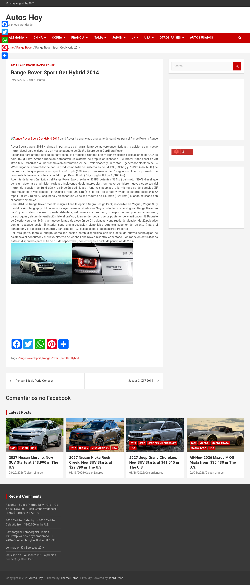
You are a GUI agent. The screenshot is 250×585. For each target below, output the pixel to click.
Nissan (23, 448)
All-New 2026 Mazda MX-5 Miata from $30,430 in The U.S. (213, 462)
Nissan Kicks (100, 448)
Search (237, 66)
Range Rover (45, 65)
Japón (117, 37)
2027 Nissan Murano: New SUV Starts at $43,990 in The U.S (33, 462)
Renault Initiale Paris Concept (34, 380)
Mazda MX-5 (198, 448)
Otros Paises (170, 37)
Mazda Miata (220, 443)
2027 (12, 448)
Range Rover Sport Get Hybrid (60, 358)
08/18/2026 (136, 472)
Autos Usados (201, 37)
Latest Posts (20, 412)
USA (147, 37)
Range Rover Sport (29, 358)
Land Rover (26, 65)
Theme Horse (69, 578)
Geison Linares (36, 79)
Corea (57, 37)
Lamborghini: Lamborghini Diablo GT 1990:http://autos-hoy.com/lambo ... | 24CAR (29, 536)
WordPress (116, 578)
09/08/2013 (18, 79)
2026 (193, 443)
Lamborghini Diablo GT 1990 (37, 540)
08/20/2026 (16, 472)
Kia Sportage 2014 (33, 547)
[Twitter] (5, 32)
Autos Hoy (24, 17)
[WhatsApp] (5, 40)
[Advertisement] (84, 109)
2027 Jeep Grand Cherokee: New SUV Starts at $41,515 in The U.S (154, 462)
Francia (77, 37)
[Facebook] (5, 24)
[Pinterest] (5, 48)
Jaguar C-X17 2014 (140, 380)
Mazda (204, 443)
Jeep (142, 443)
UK (133, 37)
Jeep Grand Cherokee (162, 443)
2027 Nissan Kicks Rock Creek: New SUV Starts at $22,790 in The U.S (90, 462)
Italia (98, 37)
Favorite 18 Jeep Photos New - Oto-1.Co (32, 505)
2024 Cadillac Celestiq (20, 520)
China (38, 37)
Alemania (16, 37)
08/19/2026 (76, 472)
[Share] (5, 55)
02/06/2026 (197, 472)
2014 (14, 65)
